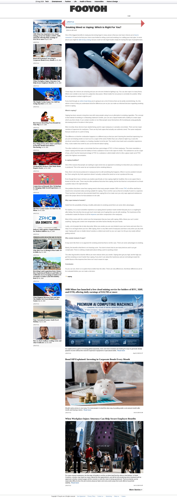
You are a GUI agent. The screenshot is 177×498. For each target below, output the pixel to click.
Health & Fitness (85, 1)
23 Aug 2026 (39, 1)
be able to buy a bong (84, 40)
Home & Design (112, 1)
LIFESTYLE (36, 42)
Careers (124, 496)
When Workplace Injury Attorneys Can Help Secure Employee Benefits (46, 82)
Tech (47, 1)
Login (129, 15)
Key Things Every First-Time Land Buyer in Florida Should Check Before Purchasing (47, 145)
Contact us (100, 496)
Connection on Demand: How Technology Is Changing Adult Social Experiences (47, 187)
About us (116, 496)
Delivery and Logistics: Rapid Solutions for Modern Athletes (46, 230)
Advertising (109, 496)
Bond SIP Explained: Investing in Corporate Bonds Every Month (44, 59)
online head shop (85, 101)
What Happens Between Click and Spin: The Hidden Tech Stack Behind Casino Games (46, 299)
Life (75, 1)
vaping (70, 276)
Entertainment (57, 1)
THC (125, 188)
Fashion (68, 1)
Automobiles (99, 1)
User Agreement (81, 496)
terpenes (94, 214)
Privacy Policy (91, 496)
